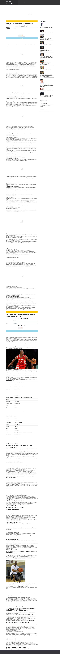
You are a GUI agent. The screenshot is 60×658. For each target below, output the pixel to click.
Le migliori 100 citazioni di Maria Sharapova (12, 248)
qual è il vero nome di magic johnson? (12, 208)
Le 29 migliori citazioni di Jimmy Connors (12, 186)
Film (21, 325)
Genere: (7, 30)
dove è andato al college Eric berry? (11, 505)
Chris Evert (27, 64)
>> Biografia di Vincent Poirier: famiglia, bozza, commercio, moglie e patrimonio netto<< (20, 620)
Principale (19, 2)
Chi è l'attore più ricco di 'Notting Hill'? (46, 32)
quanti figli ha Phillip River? (44, 103)
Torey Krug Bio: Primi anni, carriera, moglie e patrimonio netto (46, 39)
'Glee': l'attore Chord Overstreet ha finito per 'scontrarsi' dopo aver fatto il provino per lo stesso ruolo (46, 75)
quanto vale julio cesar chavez (45, 108)
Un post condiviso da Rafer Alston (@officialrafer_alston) (14, 631)
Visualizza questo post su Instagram (12, 630)
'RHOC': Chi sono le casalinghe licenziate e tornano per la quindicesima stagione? (45, 63)
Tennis (32, 2)
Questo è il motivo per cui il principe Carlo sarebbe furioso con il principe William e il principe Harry (46, 57)
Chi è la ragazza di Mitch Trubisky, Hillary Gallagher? (46, 45)
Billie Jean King (13, 242)
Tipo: (19, 325)
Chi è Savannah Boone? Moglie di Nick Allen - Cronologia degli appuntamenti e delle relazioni (46, 85)
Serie (24, 325)
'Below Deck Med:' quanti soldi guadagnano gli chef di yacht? (45, 69)
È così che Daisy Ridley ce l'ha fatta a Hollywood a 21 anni (46, 90)
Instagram (16, 436)
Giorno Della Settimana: (8, 28)
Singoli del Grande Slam (29, 45)
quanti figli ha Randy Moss (44, 109)
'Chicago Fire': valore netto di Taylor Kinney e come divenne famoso (46, 96)
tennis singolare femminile (17, 45)
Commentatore (27, 2)
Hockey (23, 2)
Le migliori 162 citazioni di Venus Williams (12, 296)
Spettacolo (21, 38)
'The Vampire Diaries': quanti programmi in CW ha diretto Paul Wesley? (45, 50)
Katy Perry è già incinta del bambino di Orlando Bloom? (46, 28)
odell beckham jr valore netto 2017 (11, 549)
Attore (35, 2)
